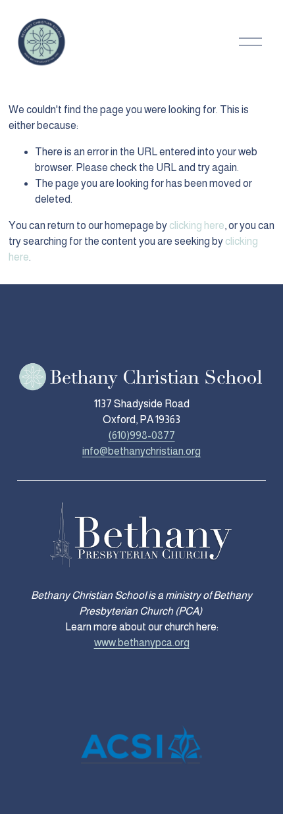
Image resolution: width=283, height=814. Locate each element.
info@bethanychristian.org (141, 451)
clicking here (196, 225)
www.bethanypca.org (142, 642)
